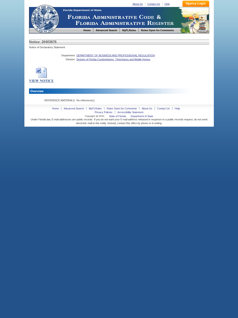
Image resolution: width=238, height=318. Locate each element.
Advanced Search (74, 108)
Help (167, 4)
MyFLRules (95, 108)
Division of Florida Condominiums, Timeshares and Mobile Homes (113, 59)
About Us (137, 4)
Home (44, 18)
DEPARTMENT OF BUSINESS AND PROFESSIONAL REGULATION (115, 55)
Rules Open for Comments (122, 108)
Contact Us (153, 4)
